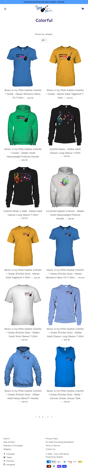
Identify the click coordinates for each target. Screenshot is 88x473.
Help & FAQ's (9, 442)
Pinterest (10, 461)
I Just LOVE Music (61, 454)
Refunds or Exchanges (13, 446)
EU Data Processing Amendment (60, 442)
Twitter (9, 457)
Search (6, 439)
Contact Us (50, 449)
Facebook (10, 454)
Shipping (7, 449)
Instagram (10, 464)
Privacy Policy (52, 439)
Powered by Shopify (54, 457)
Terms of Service (53, 446)
